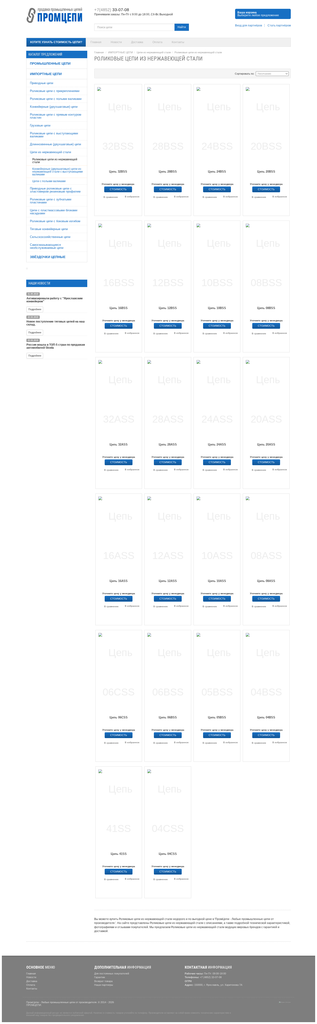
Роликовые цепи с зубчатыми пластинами (50, 201)
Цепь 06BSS (168, 717)
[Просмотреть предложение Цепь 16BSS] (118, 262)
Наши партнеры (103, 984)
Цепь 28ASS (168, 444)
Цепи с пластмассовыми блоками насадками (53, 212)
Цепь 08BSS (266, 308)
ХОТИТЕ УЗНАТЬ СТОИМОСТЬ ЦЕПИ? (56, 42)
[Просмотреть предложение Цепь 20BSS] (266, 125)
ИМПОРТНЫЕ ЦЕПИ (46, 74)
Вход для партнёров (248, 25)
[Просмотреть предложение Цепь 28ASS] (167, 398)
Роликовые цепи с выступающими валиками (54, 135)
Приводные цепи (41, 83)
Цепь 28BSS (168, 171)
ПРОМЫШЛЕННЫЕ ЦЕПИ (50, 63)
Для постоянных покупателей (111, 973)
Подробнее (34, 309)
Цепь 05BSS (217, 717)
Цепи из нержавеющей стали (50, 152)
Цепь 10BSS (217, 308)
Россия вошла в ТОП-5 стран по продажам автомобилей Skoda (55, 346)
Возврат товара (103, 981)
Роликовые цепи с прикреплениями (54, 91)
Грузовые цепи (40, 125)
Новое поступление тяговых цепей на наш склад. (55, 323)
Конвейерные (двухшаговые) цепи (54, 106)
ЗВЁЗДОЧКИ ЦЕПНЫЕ (47, 257)
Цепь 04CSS (168, 854)
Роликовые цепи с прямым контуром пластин (55, 116)
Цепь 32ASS (119, 444)
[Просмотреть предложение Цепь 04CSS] (167, 808)
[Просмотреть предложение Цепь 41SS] (118, 808)
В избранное (132, 196)
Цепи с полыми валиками (49, 181)
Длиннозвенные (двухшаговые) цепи (55, 144)
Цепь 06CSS (119, 717)
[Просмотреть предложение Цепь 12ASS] (167, 535)
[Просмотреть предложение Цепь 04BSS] (266, 671)
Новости (116, 42)
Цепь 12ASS (168, 581)
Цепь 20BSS (266, 171)
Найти (182, 27)
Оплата (157, 42)
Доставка (137, 42)
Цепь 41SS (119, 854)
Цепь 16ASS (119, 581)
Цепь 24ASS (217, 444)
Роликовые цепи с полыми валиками (55, 99)
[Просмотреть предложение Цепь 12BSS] (167, 262)
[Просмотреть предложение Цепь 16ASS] (118, 535)
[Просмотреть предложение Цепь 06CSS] (118, 671)
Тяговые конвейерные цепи (49, 229)
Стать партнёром (279, 25)
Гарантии (99, 977)
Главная (96, 42)
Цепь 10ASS (217, 581)
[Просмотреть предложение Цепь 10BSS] (217, 262)
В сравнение (111, 197)
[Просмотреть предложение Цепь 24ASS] (217, 398)
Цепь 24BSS (217, 171)
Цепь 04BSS (266, 717)
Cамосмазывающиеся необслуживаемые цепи (46, 246)
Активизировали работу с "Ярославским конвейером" (54, 300)
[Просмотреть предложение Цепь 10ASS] (217, 535)
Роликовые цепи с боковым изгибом (55, 221)
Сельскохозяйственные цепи (50, 237)
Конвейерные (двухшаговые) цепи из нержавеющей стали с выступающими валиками (57, 171)
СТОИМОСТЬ (118, 189)
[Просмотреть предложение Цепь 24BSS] (217, 125)
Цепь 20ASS (266, 444)
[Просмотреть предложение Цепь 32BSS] (118, 125)
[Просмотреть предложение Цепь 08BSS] (266, 262)
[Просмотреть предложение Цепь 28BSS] (167, 125)
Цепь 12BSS (168, 308)
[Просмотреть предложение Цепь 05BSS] (217, 671)
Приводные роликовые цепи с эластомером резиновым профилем (55, 190)
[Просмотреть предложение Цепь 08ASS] (266, 535)
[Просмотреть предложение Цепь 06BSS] (167, 671)
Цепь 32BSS (118, 171)
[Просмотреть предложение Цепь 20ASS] (266, 398)
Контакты (178, 42)
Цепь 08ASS (266, 581)
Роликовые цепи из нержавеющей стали (54, 161)
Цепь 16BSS (119, 308)
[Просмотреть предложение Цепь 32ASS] (118, 398)
